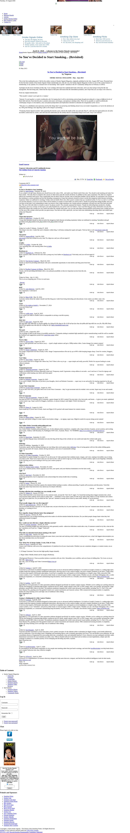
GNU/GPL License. (33, 830)
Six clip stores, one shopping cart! (73, 42)
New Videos (17, 35)
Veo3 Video (29, 359)
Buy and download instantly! (104, 42)
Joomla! (2, 830)
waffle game (29, 313)
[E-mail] (22, 62)
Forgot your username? (11, 723)
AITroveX (28, 656)
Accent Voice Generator (32, 387)
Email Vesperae (24, 164)
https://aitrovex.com (25, 660)
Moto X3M (29, 297)
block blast (29, 437)
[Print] (21, 63)
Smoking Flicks (100, 37)
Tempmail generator (31, 369)
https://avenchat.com (103, 576)
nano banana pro (30, 505)
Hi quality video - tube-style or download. (37, 43)
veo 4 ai (28, 514)
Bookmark (99, 179)
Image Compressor (31, 350)
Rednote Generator (31, 379)
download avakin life (101, 230)
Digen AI (28, 407)
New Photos (5, 35)
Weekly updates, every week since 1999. (37, 45)
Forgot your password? (11, 721)
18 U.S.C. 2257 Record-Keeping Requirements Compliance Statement (21, 832)
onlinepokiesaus (30, 427)
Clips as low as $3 (68, 41)
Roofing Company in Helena (34, 269)
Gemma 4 (28, 568)
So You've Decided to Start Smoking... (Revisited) (66, 72)
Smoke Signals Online (32, 37)
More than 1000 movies (103, 39)
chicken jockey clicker (32, 467)
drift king (73, 447)
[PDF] (21, 65)
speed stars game (49, 335)
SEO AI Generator (31, 397)
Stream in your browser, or (104, 41)
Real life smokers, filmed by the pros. (36, 41)
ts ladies (28, 244)
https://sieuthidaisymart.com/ (59, 325)
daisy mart (29, 322)
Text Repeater (30, 630)
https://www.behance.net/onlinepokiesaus (92, 430)
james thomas (30, 191)
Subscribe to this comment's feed (30, 185)
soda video (29, 534)
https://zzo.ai (29, 560)
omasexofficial (30, 236)
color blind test (30, 289)
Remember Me (6, 713)
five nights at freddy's (32, 305)
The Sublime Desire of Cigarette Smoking (32, 170)
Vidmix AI (29, 493)
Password (4, 708)
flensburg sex (29, 253)
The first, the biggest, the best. (34, 39)
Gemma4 (28, 600)
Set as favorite (109, 179)
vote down (100, 213)
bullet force (29, 218)
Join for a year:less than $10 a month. (36, 46)
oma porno (22, 238)
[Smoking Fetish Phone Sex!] (9, 765)
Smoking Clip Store (69, 37)
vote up (92, 213)
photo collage (30, 417)
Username (5, 702)
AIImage (28, 615)
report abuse (110, 213)
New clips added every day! (71, 39)
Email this (90, 179)
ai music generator (31, 524)
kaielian (28, 583)
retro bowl (29, 475)
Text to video (29, 341)
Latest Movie (88, 35)
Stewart (22, 282)
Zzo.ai (27, 544)
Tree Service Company (32, 261)
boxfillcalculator (30, 646)
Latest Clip (53, 35)
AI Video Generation (31, 455)
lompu (27, 483)
